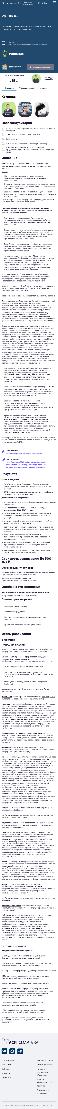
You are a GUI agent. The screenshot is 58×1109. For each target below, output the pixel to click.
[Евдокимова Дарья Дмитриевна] (25, 116)
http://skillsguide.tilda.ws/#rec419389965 (24, 453)
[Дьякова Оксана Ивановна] (41, 116)
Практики (6, 1064)
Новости (6, 1073)
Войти (44, 3)
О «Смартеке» (9, 1060)
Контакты (6, 1077)
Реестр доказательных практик (44, 1082)
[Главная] (9, 3)
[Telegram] (20, 1051)
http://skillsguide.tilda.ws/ (12, 810)
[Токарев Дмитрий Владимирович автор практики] (9, 116)
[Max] (12, 1051)
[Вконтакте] (4, 1051)
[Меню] (54, 2)
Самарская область (15, 66)
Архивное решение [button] (41, 67)
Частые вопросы (45, 1060)
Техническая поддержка (43, 1091)
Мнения (43, 88)
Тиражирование (26, 88)
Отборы (5, 1068)
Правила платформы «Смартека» (43, 1071)
